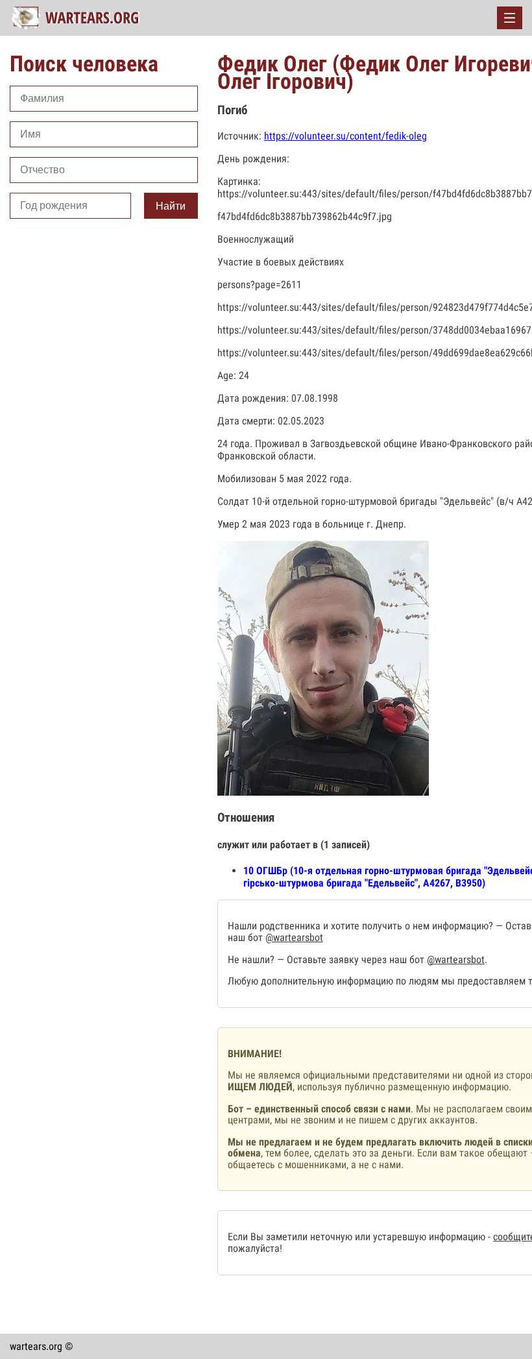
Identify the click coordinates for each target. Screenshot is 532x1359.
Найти (171, 206)
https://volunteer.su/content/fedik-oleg (345, 136)
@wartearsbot (294, 937)
